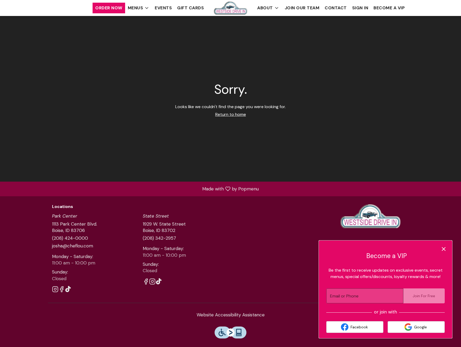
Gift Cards (190, 8)
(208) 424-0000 (70, 238)
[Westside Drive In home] (230, 8)
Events (163, 8)
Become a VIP (389, 8)
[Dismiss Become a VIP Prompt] (443, 249)
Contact (336, 8)
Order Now (108, 8)
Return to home (230, 114)
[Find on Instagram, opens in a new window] (55, 290)
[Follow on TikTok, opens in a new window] (68, 290)
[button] (138, 8)
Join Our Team (302, 8)
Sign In (360, 8)
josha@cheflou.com (72, 246)
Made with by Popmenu (131, 188)
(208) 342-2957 (159, 238)
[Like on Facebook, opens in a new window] (61, 290)
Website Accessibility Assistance (231, 315)
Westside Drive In (370, 216)
